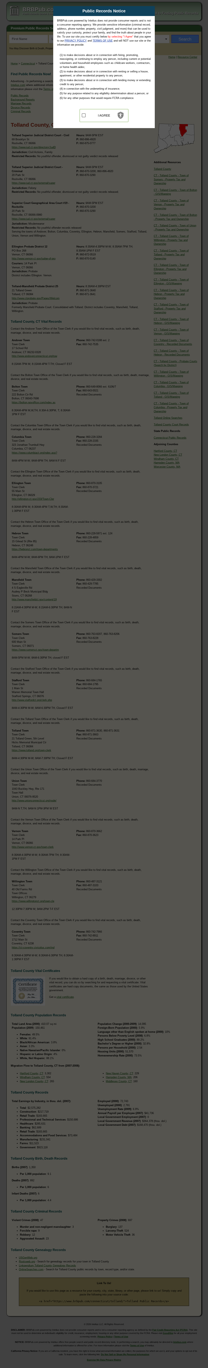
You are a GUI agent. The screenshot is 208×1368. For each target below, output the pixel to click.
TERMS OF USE (103, 40)
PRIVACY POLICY (76, 40)
